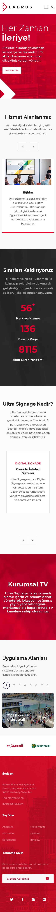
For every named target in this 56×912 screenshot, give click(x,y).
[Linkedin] (44, 899)
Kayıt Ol (47, 878)
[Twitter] (11, 899)
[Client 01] (15, 746)
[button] (22, 146)
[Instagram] (33, 899)
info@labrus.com (12, 803)
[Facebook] (22, 899)
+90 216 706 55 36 (13, 798)
